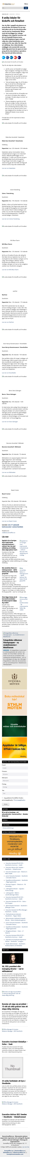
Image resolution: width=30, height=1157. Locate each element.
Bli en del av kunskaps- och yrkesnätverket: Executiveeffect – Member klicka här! (15, 814)
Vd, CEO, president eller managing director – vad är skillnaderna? (13, 968)
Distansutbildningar (8, 828)
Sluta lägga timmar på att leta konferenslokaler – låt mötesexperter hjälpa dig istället (9, 600)
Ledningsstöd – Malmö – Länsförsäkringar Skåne (12, 893)
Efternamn (5, 777)
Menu (26, 4)
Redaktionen (5, 531)
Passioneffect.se (20, 1150)
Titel (3, 790)
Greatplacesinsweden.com (15, 1154)
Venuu (18, 14)
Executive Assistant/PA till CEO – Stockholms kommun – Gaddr (14, 864)
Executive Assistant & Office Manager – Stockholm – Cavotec (16, 910)
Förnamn (4, 771)
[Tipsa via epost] (16, 57)
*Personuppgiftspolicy (19, 800)
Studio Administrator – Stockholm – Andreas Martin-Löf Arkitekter (15, 944)
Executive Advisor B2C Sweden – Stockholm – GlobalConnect (14, 868)
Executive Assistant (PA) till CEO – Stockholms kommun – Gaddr (15, 936)
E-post (4, 765)
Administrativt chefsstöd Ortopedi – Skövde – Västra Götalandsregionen (15, 919)
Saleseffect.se (7, 1152)
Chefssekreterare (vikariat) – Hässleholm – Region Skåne (13, 915)
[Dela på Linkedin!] (12, 57)
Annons (12, 14)
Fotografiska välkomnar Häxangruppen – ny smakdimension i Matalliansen (12, 644)
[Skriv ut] (19, 57)
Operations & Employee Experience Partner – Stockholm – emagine (15, 940)
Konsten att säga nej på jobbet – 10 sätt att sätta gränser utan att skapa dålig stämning (15, 1006)
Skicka (5, 804)
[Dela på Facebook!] (8, 57)
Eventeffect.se (8, 1150)
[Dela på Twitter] (4, 57)
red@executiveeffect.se (8, 532)
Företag (4, 784)
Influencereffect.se (19, 1152)
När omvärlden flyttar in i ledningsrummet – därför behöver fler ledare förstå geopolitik (9, 570)
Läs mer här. (25, 1147)
